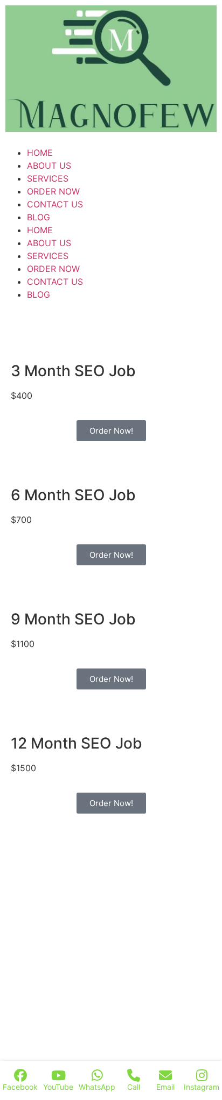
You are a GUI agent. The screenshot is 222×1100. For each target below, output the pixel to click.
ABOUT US (49, 165)
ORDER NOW (53, 191)
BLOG (38, 217)
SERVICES (47, 178)
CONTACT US (55, 204)
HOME (40, 152)
